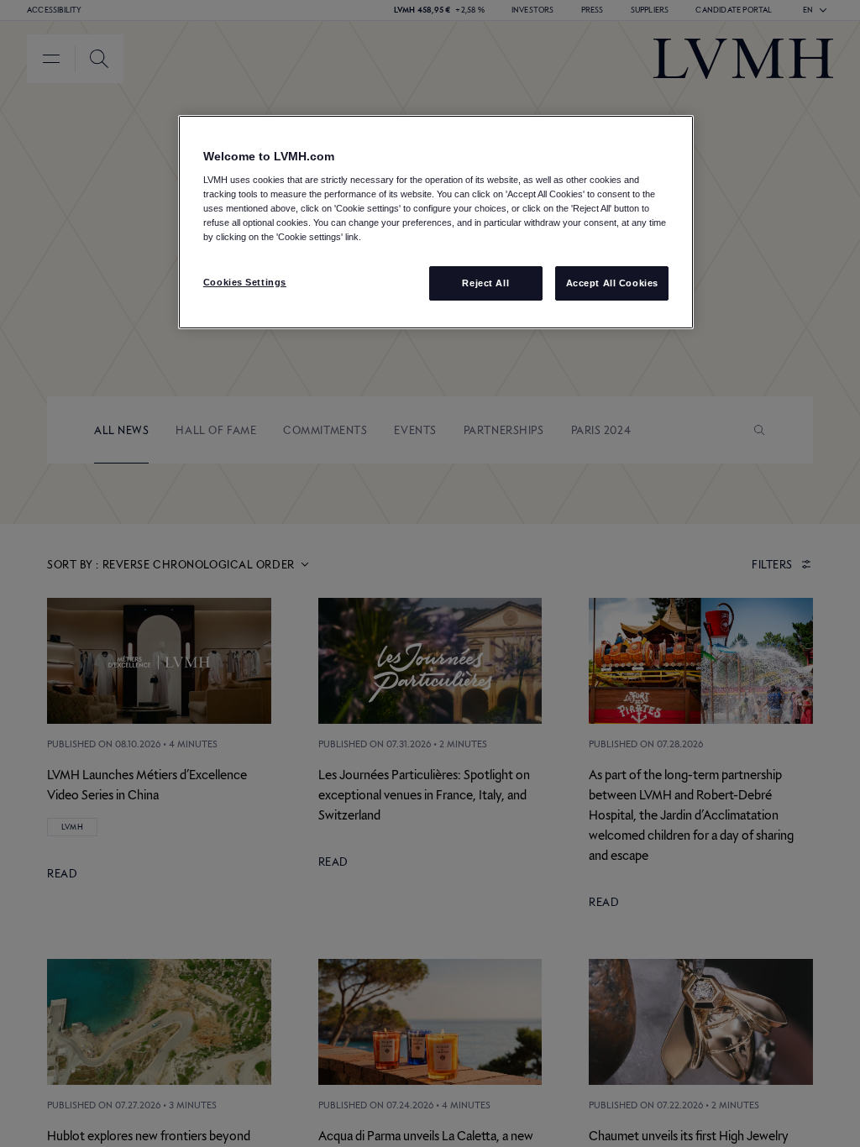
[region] (436, 222)
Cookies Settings (244, 282)
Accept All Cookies (612, 283)
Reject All (485, 283)
